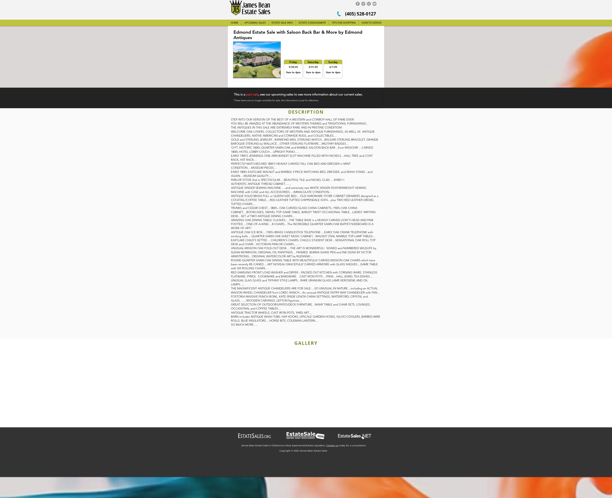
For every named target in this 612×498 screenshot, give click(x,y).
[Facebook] (358, 4)
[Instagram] (369, 4)
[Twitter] (363, 4)
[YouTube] (374, 4)
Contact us (332, 445)
